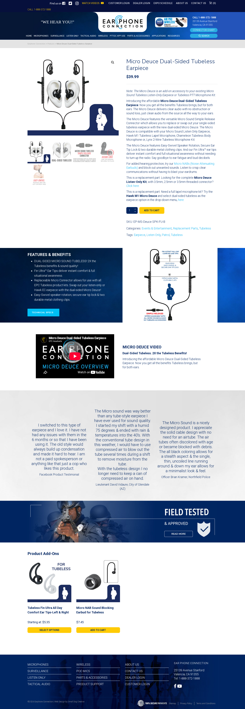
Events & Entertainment (157, 228)
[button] (171, 22)
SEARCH (205, 35)
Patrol (166, 235)
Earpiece (139, 235)
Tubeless (205, 228)
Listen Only (153, 235)
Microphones (38, 664)
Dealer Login (135, 677)
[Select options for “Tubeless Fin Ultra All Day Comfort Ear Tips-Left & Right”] (67, 562)
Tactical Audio (39, 684)
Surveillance (38, 671)
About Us (132, 664)
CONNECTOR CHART (204, 30)
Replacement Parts (185, 228)
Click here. (133, 186)
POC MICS (83, 671)
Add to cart (152, 210)
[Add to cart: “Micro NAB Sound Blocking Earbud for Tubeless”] (116, 562)
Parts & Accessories (92, 677)
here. (181, 200)
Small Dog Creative (76, 701)
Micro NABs (182, 163)
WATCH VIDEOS (91, 3)
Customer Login (137, 684)
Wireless (83, 664)
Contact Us (134, 671)
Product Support (90, 684)
